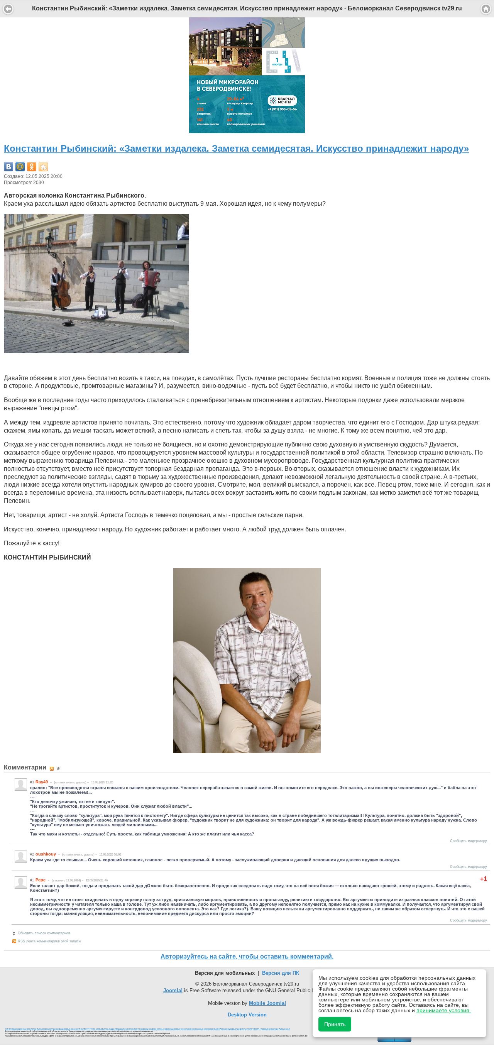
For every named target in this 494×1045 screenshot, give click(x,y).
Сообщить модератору (468, 841)
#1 (32, 880)
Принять (334, 1024)
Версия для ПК (280, 973)
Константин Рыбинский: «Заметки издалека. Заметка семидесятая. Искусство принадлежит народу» (236, 148)
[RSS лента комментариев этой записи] (52, 768)
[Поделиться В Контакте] (8, 166)
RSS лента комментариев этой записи (49, 941)
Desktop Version (247, 1015)
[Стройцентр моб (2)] (247, 131)
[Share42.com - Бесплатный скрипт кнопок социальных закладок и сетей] (43, 166)
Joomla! (173, 990)
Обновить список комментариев (44, 933)
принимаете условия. (443, 1010)
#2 (32, 854)
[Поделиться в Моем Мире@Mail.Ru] (20, 166)
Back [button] (8, 9)
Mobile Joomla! (267, 1003)
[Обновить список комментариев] (59, 768)
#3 (32, 782)
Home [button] (486, 9)
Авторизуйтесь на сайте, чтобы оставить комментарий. (247, 956)
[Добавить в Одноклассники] (31, 166)
